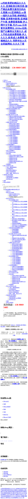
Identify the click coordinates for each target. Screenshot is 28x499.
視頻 (4, 412)
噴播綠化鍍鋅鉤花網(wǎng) (16, 161)
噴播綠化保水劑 (13, 159)
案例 (4, 409)
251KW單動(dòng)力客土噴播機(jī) (17, 96)
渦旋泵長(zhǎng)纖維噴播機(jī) (16, 105)
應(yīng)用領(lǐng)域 (11, 286)
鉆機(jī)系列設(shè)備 (11, 122)
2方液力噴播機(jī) (13, 138)
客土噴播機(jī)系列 (11, 89)
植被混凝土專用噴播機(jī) (15, 99)
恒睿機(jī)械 (3, 459)
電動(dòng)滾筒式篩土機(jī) (16, 119)
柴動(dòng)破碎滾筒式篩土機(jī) (17, 116)
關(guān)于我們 (7, 417)
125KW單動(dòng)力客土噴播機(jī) (17, 98)
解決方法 (5, 414)
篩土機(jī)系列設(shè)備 (12, 114)
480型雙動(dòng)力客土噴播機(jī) (17, 92)
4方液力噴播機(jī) (13, 141)
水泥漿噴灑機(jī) (10, 144)
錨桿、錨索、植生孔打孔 (12, 173)
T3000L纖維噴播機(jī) (14, 134)
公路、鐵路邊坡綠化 (11, 167)
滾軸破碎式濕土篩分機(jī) (15, 117)
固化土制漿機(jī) (10, 150)
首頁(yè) (8, 191)
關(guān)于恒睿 (10, 192)
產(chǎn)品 (6, 401)
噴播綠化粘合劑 (13, 158)
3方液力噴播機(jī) (13, 140)
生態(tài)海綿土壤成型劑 (15, 155)
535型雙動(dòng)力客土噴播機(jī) (17, 90)
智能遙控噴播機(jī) (14, 104)
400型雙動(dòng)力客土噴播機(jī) (17, 93)
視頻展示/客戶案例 (11, 295)
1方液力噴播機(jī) (13, 137)
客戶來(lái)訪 (9, 179)
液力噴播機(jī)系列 (11, 135)
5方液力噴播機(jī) (13, 143)
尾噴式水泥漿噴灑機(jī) (15, 149)
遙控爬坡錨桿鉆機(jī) (14, 126)
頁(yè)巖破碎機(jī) (13, 120)
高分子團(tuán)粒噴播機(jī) (15, 107)
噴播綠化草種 (12, 162)
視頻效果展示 (9, 176)
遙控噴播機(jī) (12, 111)
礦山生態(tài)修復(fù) (11, 170)
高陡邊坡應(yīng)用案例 (12, 177)
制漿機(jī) (8, 164)
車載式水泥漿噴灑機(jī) (15, 146)
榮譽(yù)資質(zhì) (10, 84)
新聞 (7, 301)
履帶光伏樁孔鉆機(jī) (14, 123)
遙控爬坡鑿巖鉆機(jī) (14, 128)
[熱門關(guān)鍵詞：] (15, 74)
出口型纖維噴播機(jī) (11, 129)
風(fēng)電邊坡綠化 (11, 171)
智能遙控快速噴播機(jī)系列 (13, 108)
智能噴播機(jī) (12, 110)
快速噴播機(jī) (12, 113)
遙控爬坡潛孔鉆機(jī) (14, 125)
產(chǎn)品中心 (10, 198)
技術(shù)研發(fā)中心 (11, 83)
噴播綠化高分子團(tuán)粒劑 (16, 156)
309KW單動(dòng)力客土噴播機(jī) (17, 95)
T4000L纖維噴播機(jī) (14, 132)
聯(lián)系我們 (9, 302)
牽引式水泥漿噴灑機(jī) (15, 147)
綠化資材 (8, 153)
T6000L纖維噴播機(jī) (14, 131)
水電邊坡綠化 (9, 168)
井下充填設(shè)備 (10, 152)
